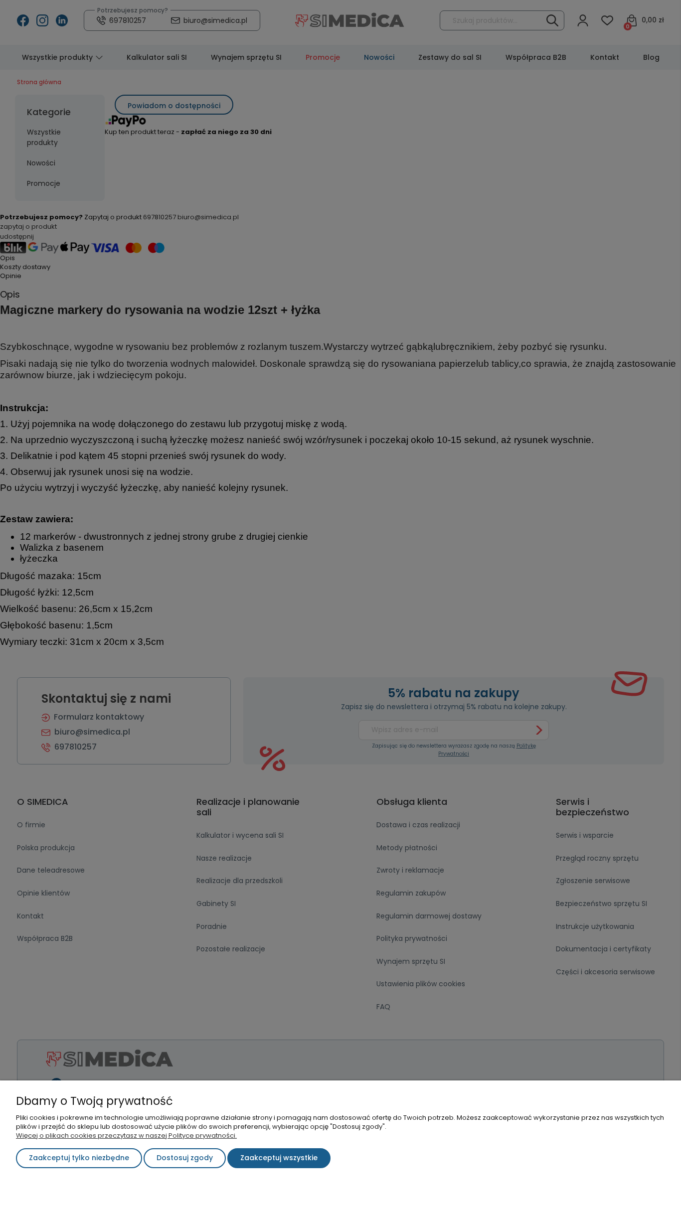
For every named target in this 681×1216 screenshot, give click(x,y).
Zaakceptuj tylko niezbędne (79, 1158)
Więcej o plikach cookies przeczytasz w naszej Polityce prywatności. (126, 1135)
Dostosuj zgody (185, 1158)
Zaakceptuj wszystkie (279, 1158)
